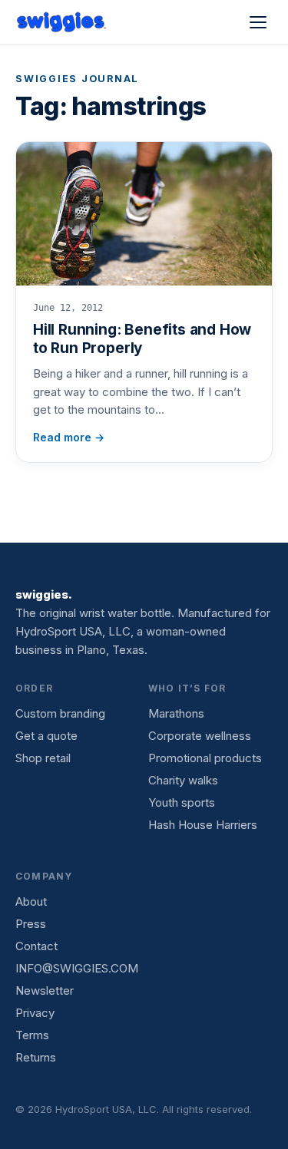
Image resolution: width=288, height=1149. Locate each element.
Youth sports (181, 802)
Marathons (176, 713)
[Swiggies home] (62, 22)
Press (30, 923)
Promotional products (205, 758)
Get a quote (46, 735)
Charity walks (183, 780)
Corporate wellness (199, 735)
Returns (35, 1057)
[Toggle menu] (258, 22)
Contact (36, 946)
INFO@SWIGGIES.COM (76, 968)
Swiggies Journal (77, 78)
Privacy (35, 1012)
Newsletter (44, 990)
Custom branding (60, 713)
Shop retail (43, 758)
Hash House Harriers (202, 824)
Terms (32, 1035)
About (31, 901)
